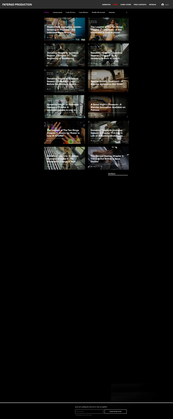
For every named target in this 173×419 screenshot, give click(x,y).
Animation (112, 12)
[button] (126, 12)
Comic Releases (83, 12)
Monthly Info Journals (98, 12)
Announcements (57, 12)
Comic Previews (70, 12)
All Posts (46, 12)
